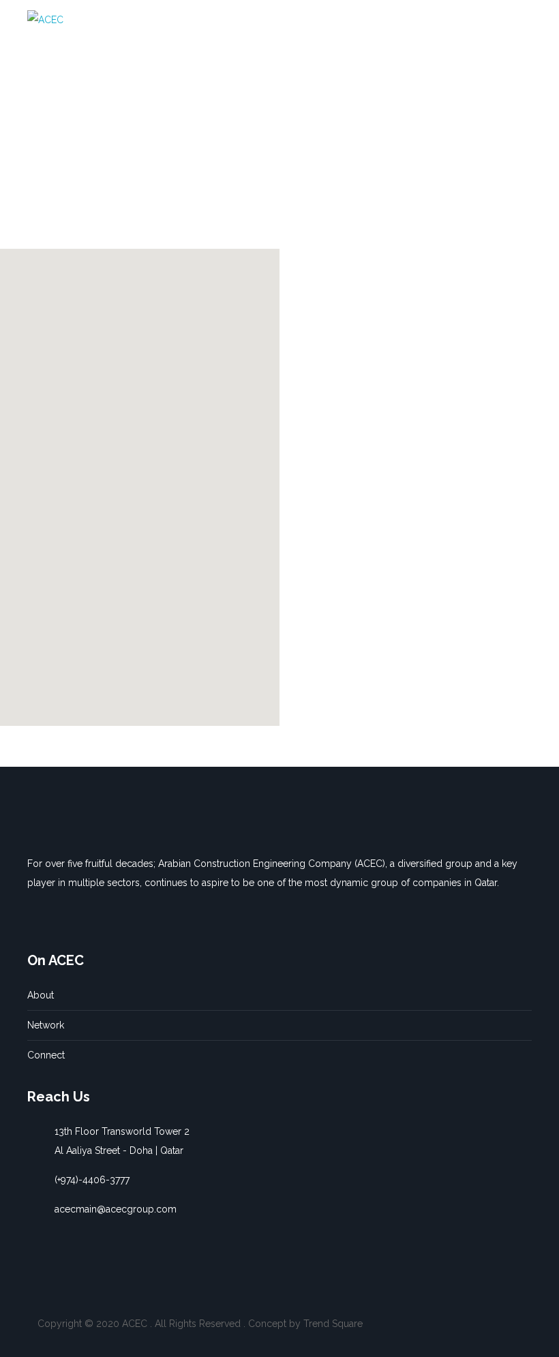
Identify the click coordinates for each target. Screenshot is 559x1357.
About (40, 995)
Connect (46, 1055)
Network (45, 1025)
